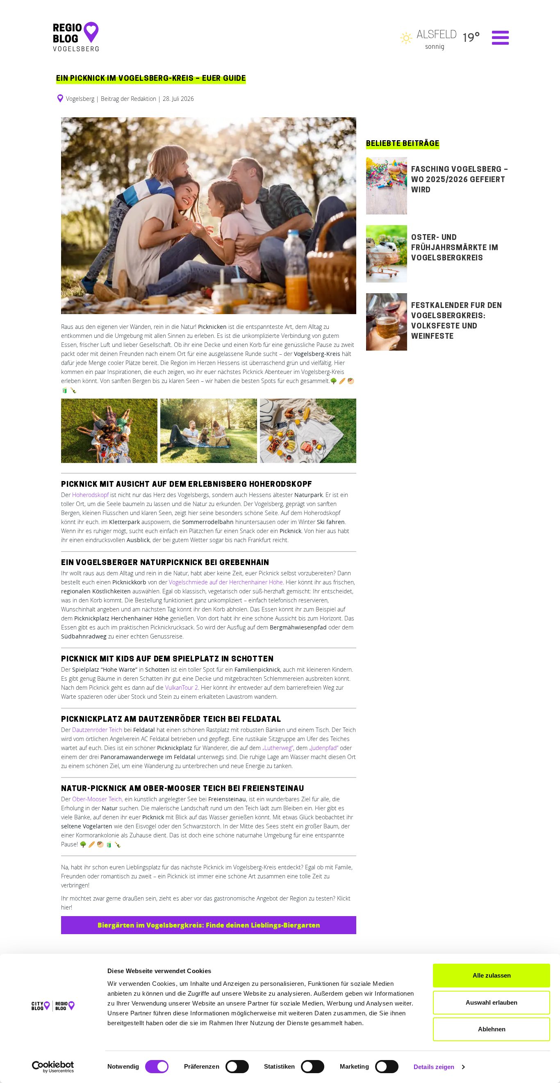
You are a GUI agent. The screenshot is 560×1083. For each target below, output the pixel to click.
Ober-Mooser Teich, (97, 799)
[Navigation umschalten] (496, 38)
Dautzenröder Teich (97, 730)
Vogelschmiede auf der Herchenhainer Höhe (226, 582)
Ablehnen (491, 1029)
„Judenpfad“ (323, 748)
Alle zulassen (492, 975)
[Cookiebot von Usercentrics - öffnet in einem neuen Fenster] (53, 1067)
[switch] (237, 1066)
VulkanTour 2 (181, 687)
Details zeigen (434, 1066)
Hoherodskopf (90, 495)
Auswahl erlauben (491, 1002)
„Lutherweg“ (277, 748)
